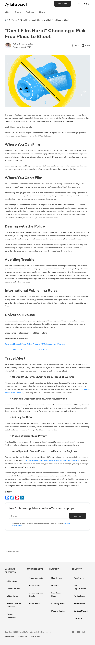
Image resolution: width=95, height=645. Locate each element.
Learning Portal (58, 603)
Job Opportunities (80, 587)
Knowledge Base (56, 594)
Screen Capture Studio (36, 594)
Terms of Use (35, 636)
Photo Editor (34, 603)
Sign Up (77, 515)
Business (30, 12)
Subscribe (62, 3)
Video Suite (12, 581)
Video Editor (12, 596)
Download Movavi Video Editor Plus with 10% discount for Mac (33, 349)
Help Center (56, 577)
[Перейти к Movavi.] (6, 19)
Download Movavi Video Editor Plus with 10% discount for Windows (35, 344)
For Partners (79, 603)
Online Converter (11, 616)
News (42, 12)
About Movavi (80, 577)
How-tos (55, 585)
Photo (18, 12)
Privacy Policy (22, 636)
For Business (79, 596)
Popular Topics (58, 610)
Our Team (78, 618)
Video (7, 12)
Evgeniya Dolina (26, 43)
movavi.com (9, 636)
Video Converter (14, 588)
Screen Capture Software (14, 605)
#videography (12, 551)
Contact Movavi (81, 610)
